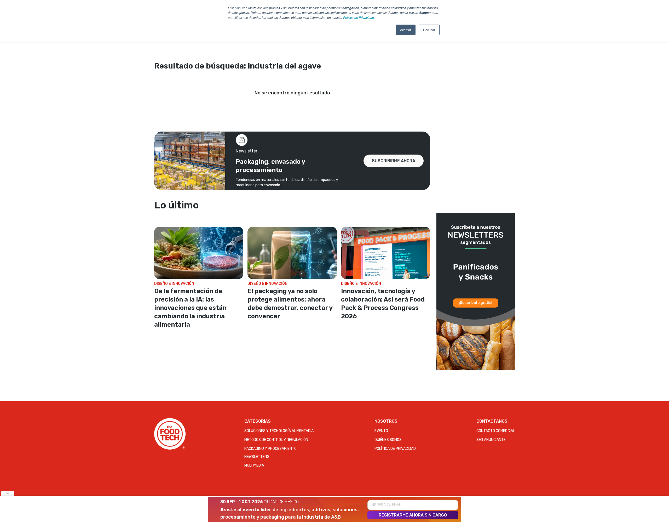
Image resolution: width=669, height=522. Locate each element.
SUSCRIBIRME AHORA (393, 160)
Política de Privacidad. (359, 17)
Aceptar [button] (405, 29)
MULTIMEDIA (254, 465)
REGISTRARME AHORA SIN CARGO (413, 515)
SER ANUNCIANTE (491, 440)
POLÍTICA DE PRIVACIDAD (395, 448)
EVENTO (381, 431)
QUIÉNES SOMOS (388, 440)
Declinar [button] (429, 29)
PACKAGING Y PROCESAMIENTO (270, 448)
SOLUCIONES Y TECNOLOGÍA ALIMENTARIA (279, 431)
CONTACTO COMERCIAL (495, 431)
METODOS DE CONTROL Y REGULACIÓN (276, 440)
